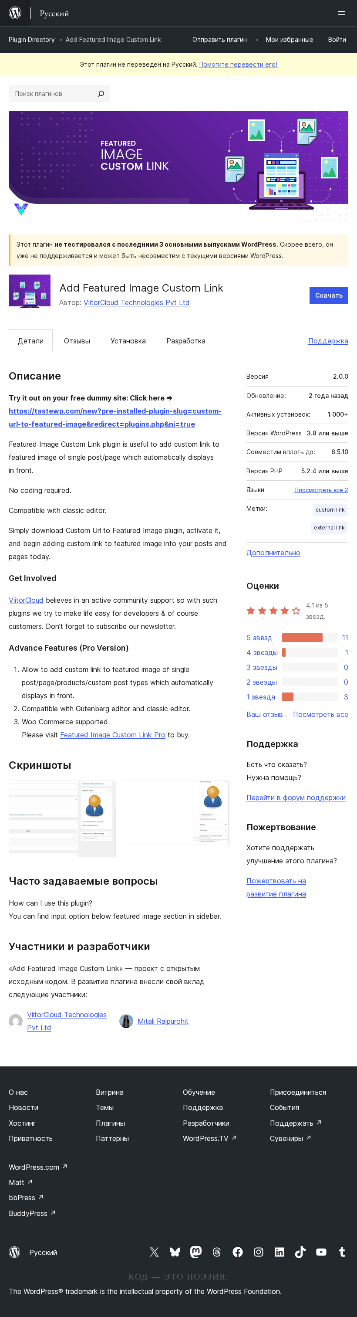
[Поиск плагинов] (101, 93)
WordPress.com (38, 1167)
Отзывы (77, 340)
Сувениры (291, 1138)
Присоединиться (298, 1092)
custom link (330, 509)
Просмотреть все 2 (321, 489)
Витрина (110, 1092)
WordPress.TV (210, 1138)
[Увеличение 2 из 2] (217, 792)
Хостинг (22, 1123)
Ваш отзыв (264, 714)
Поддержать (296, 1123)
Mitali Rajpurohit (163, 1021)
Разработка (185, 340)
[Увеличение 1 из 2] (104, 792)
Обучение (199, 1092)
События (284, 1107)
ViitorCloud (26, 600)
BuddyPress (32, 1213)
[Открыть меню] (343, 13)
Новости (23, 1107)
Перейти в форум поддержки (296, 797)
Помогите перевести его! (238, 64)
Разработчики (206, 1123)
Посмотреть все (320, 714)
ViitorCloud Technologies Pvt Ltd (137, 302)
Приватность (31, 1138)
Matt (21, 1182)
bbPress (26, 1197)
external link (329, 527)
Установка (128, 340)
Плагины (110, 1123)
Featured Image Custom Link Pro (112, 734)
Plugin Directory (32, 39)
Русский (43, 1252)
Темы (105, 1107)
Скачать (329, 295)
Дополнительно (273, 552)
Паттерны (112, 1138)
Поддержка (328, 340)
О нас (18, 1092)
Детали (31, 340)
